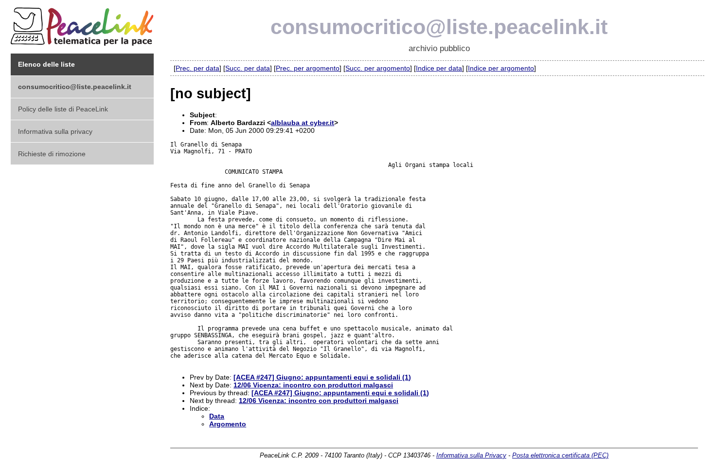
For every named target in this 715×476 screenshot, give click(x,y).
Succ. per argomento (377, 68)
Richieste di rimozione (52, 154)
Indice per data (439, 68)
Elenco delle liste (46, 64)
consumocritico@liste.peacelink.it (439, 26)
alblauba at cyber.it (302, 123)
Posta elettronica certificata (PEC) (560, 455)
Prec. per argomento (308, 68)
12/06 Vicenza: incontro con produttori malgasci (313, 385)
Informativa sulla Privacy (471, 455)
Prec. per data (197, 68)
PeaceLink (84, 23)
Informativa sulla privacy (55, 131)
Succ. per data (247, 68)
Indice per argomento (501, 68)
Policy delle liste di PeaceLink (63, 109)
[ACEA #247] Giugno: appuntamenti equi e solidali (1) (322, 377)
